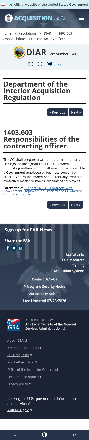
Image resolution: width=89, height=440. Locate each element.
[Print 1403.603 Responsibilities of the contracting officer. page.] (49, 66)
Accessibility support (23, 348)
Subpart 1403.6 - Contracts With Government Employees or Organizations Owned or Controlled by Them (42, 191)
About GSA (15, 340)
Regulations (27, 33)
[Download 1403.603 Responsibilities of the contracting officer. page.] (58, 66)
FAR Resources (73, 260)
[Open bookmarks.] (40, 66)
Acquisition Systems (69, 271)
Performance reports (23, 377)
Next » (76, 112)
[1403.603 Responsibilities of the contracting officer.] (30, 66)
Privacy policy (17, 384)
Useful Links (75, 254)
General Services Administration (50, 326)
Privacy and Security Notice (44, 286)
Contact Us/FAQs (44, 279)
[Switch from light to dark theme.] (44, 435)
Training (78, 265)
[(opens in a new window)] (14, 324)
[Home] (35, 18)
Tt (74, 435)
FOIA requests (18, 355)
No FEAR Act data (20, 362)
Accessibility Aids (42, 294)
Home (6, 33)
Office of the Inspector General (30, 369)
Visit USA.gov (18, 410)
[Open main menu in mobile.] (81, 18)
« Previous (57, 112)
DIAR (47, 33)
